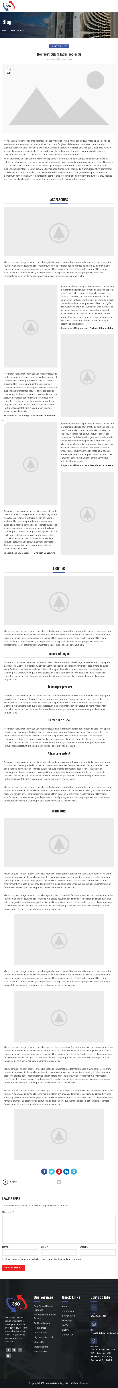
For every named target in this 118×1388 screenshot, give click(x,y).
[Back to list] (59, 1182)
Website (84, 1247)
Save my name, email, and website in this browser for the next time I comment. (44, 1259)
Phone (92, 1313)
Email (44, 1246)
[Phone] (93, 1307)
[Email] (93, 1324)
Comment (8, 1212)
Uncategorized (18, 30)
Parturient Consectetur (44, 415)
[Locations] (93, 1341)
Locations (94, 1346)
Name (6, 1246)
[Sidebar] (4, 420)
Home (4, 30)
